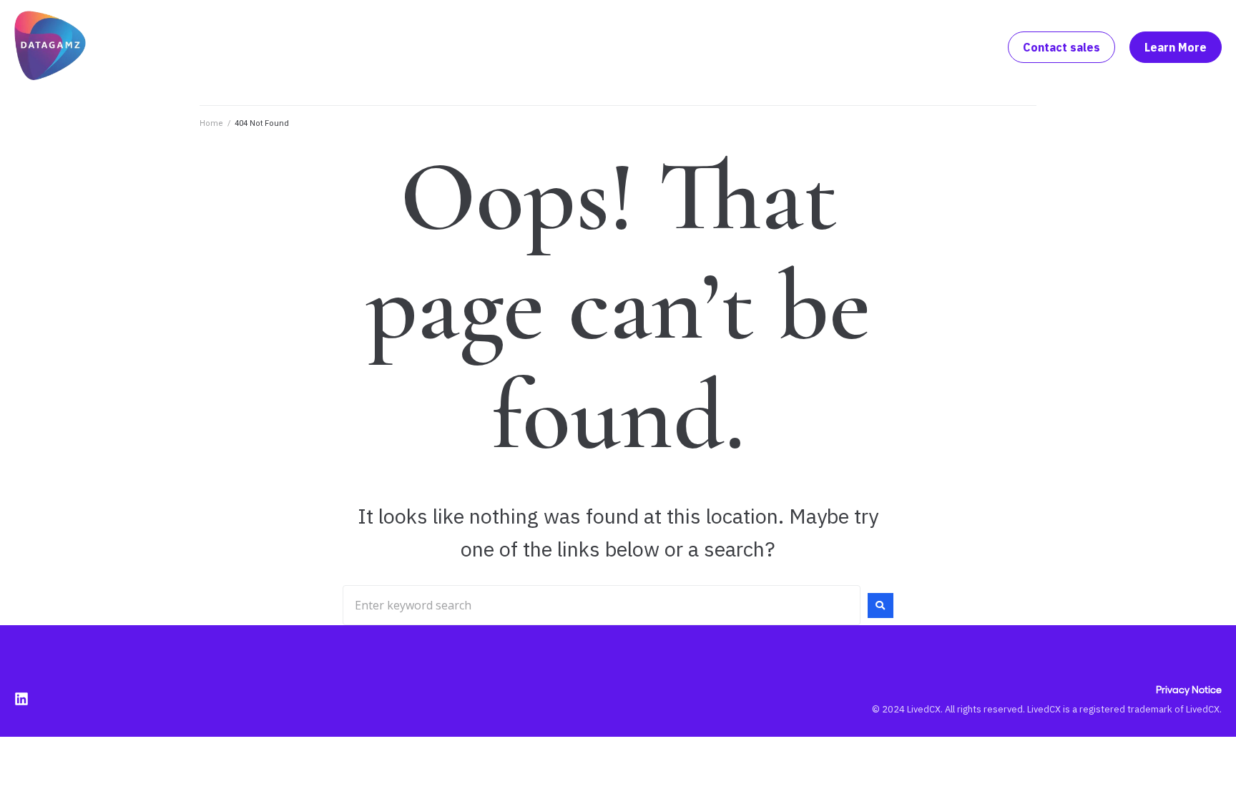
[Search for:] (601, 605)
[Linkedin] (21, 699)
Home (211, 123)
